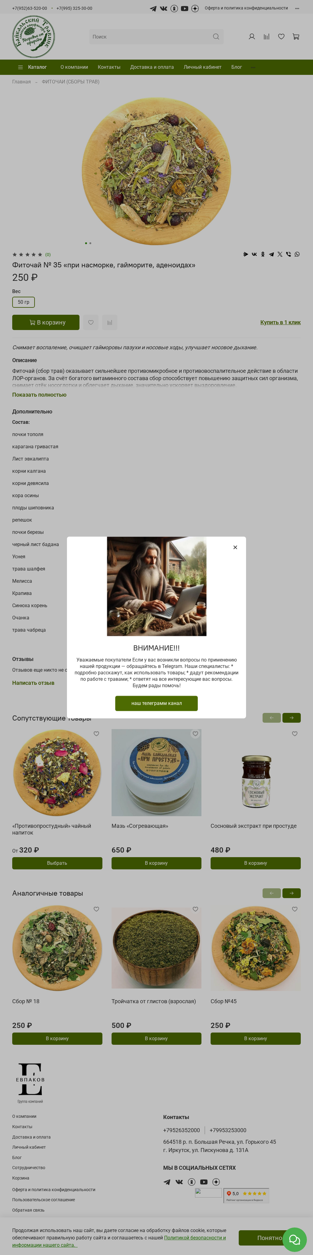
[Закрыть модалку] (235, 547)
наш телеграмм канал (156, 703)
